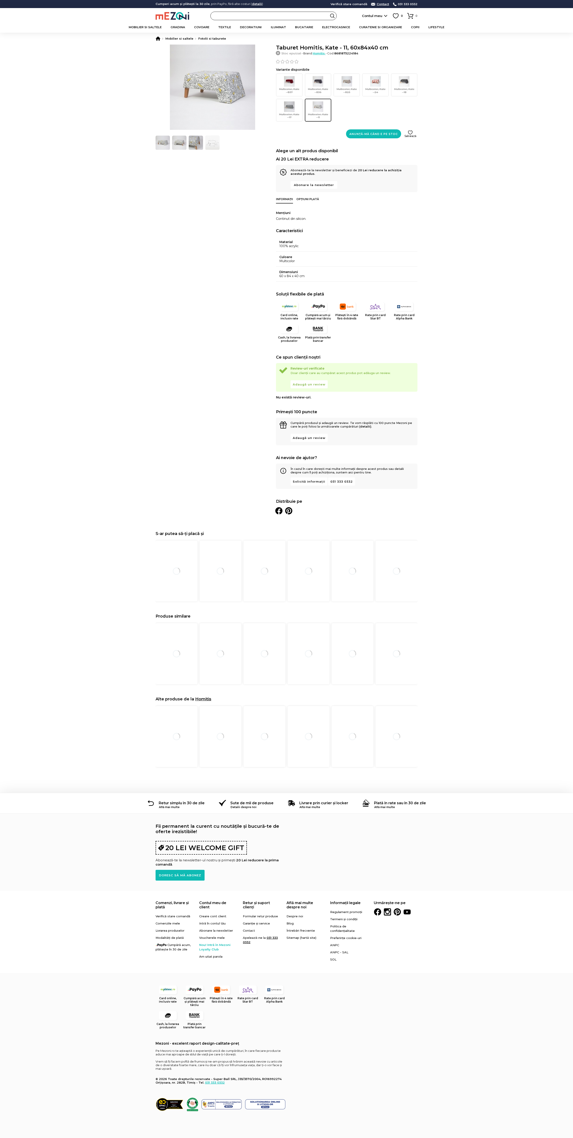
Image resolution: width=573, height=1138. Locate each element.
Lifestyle (436, 27)
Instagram (387, 912)
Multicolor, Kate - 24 (375, 91)
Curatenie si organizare (380, 27)
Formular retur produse (260, 916)
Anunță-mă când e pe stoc (373, 134)
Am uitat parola (210, 956)
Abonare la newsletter (314, 185)
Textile (224, 27)
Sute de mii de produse (252, 803)
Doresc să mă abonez (180, 875)
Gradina (178, 27)
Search (332, 16)
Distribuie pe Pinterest (288, 510)
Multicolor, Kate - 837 (289, 91)
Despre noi (294, 916)
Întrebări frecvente (300, 930)
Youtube (407, 912)
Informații (284, 199)
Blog (290, 923)
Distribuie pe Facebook (278, 510)
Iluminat (278, 27)
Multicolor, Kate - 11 (318, 116)
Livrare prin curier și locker (323, 803)
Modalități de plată (170, 937)
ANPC (334, 945)
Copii (415, 27)
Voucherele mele (212, 937)
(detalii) (365, 426)
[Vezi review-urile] (346, 61)
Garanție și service (256, 923)
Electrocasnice (336, 27)
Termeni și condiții (343, 919)
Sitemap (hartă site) (301, 937)
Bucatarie (304, 27)
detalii (257, 4)
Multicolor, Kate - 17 (289, 116)
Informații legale (345, 903)
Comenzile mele (168, 923)
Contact (383, 4)
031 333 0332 (407, 4)
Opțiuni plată (307, 199)
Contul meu (372, 16)
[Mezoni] (158, 38)
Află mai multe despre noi (299, 905)
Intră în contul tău (212, 923)
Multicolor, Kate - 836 (318, 91)
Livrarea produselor (170, 930)
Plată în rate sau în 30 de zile (400, 803)
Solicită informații (309, 481)
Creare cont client (212, 916)
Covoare (201, 27)
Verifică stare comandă (349, 4)
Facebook (377, 912)
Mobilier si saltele (145, 27)
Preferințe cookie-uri (345, 938)
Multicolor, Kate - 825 (347, 91)
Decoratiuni (251, 27)
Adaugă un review (309, 384)
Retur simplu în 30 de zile (182, 803)
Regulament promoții (346, 912)
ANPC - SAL (339, 952)
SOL (333, 959)
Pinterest (397, 912)
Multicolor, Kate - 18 (404, 91)
